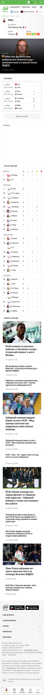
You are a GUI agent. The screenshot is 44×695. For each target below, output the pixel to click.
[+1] (3, 2)
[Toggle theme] (30, 2)
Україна (16, 12)
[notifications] (36, 2)
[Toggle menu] (41, 7)
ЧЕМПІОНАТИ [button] (7, 632)
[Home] (5, 12)
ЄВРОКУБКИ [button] (7, 637)
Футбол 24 (5, 16)
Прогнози (26, 7)
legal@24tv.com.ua (31, 650)
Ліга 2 (12, 16)
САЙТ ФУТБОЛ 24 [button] (8, 615)
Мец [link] (17, 16)
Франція (5, 53)
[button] (38, 86)
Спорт (34, 7)
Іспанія (41, 12)
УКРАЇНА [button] (6, 626)
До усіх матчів (22, 116)
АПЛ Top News (29, 12)
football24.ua (11, 668)
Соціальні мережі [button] (9, 621)
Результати (15, 7)
